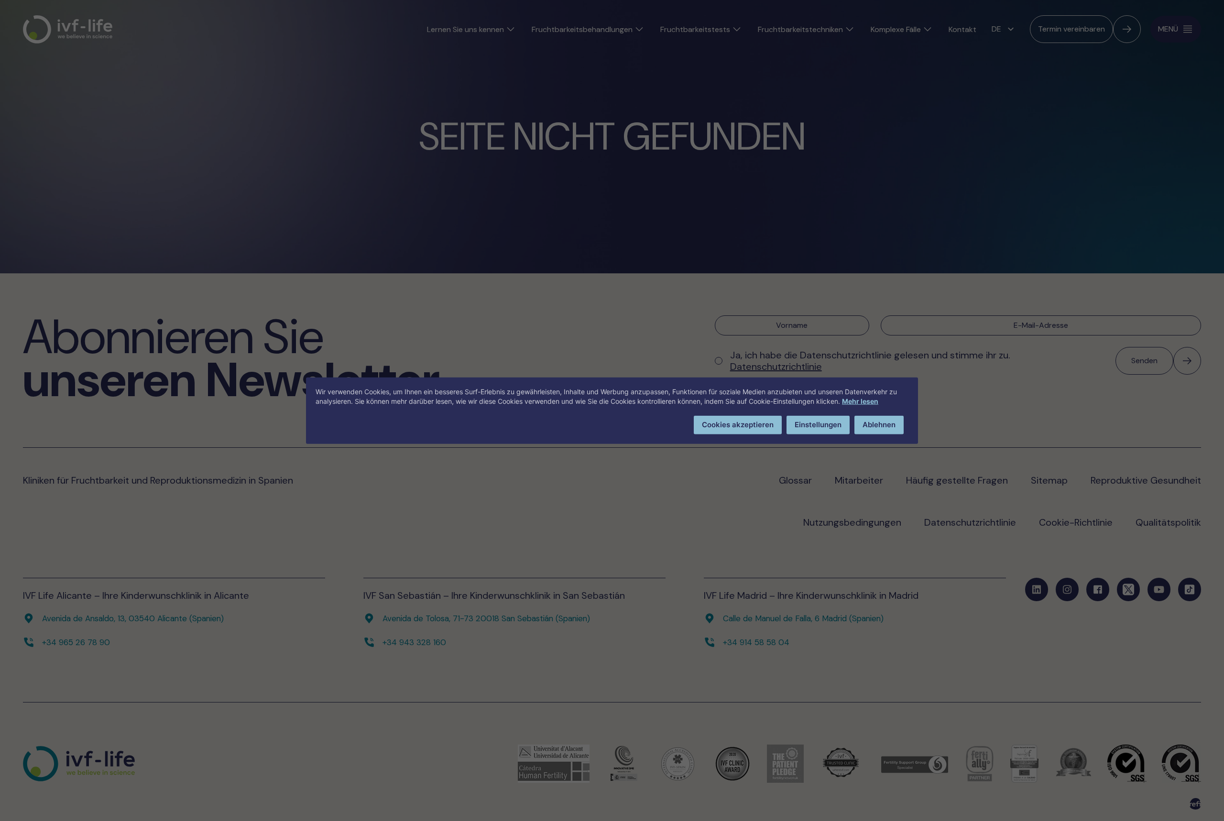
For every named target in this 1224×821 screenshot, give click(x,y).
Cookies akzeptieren (738, 424)
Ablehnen (879, 424)
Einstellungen (818, 424)
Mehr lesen (860, 401)
